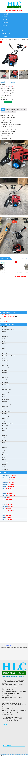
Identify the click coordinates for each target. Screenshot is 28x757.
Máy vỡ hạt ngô (5, 377)
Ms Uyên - (7, 519)
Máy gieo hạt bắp (5, 375)
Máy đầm (4, 358)
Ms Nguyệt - (8, 484)
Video (18, 109)
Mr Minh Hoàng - (9, 475)
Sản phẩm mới (5, 258)
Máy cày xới (4, 341)
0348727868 (18, 10)
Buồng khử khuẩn (5, 367)
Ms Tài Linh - (8, 480)
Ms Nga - (7, 515)
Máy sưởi (4, 459)
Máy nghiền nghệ (5, 370)
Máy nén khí (4, 435)
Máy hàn (3, 437)
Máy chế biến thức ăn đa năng (8, 355)
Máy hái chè (4, 401)
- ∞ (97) (6, 321)
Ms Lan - (7, 502)
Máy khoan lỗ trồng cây (7, 411)
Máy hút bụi (4, 447)
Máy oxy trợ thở (5, 365)
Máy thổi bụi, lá (5, 418)
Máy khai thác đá (5, 454)
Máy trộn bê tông (5, 428)
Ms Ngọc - (7, 493)
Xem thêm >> (24, 258)
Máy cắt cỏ (7, 39)
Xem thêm (15, 261)
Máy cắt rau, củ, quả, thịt (7, 404)
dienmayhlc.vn (14, 4)
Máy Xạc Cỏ (4, 379)
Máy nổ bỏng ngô (5, 416)
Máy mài (3, 442)
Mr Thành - (7, 513)
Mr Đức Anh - (8, 506)
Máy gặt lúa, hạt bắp (6, 384)
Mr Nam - (7, 508)
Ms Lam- (7, 488)
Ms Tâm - (7, 504)
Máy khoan (4, 440)
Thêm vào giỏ (8, 101)
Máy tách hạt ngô (5, 392)
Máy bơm (4, 334)
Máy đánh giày (5, 462)
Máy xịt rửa (4, 343)
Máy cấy (3, 433)
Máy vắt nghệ (4, 372)
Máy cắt (3, 346)
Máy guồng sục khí (6, 363)
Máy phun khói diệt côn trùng (8, 329)
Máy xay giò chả (5, 399)
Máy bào (3, 466)
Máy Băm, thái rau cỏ (6, 389)
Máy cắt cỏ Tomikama (13, 39)
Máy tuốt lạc (4, 394)
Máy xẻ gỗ (4, 464)
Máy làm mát (4, 430)
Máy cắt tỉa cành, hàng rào (7, 423)
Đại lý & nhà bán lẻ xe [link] (6, 688)
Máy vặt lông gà (5, 413)
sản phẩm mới (5, 469)
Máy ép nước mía (5, 421)
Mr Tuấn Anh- (8, 511)
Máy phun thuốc (5, 336)
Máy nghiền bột (5, 382)
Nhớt (3, 452)
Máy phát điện (5, 326)
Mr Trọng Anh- (8, 495)
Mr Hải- (6, 517)
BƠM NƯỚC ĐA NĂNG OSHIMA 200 (10, 273)
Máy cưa (3, 348)
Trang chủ (2, 39)
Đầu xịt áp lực (5, 360)
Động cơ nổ (4, 353)
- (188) (9, 316)
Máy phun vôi (4, 338)
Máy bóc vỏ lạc (5, 406)
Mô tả (3, 109)
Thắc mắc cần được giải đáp (8, 111)
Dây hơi (3, 351)
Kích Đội (3, 445)
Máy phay (4, 457)
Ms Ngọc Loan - (8, 482)
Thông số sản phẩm (10, 109)
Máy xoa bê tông (5, 425)
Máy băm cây (4, 408)
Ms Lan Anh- (8, 486)
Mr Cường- (7, 497)
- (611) (7, 314)
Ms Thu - (7, 500)
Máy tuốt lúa (4, 387)
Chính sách (23, 109)
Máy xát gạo (4, 396)
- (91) (9, 319)
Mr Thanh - (7, 491)
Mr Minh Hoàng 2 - (9, 477)
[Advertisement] (14, 297)
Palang (3, 450)
